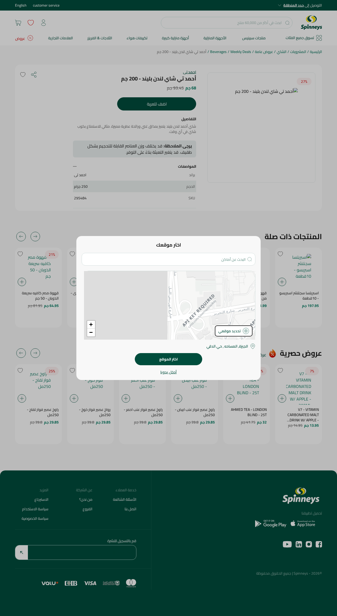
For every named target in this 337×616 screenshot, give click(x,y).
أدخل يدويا (168, 372)
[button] (91, 325)
